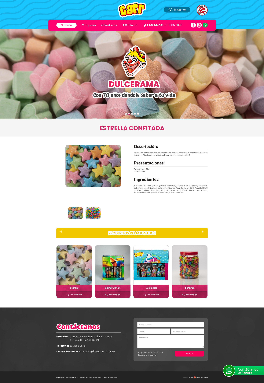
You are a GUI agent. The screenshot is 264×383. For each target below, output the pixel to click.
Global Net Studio (202, 377)
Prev (61, 231)
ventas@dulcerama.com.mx (98, 351)
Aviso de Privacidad (110, 377)
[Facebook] (193, 25)
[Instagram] (199, 25)
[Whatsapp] (205, 25)
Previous (65, 213)
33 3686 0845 (173, 25)
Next (121, 213)
